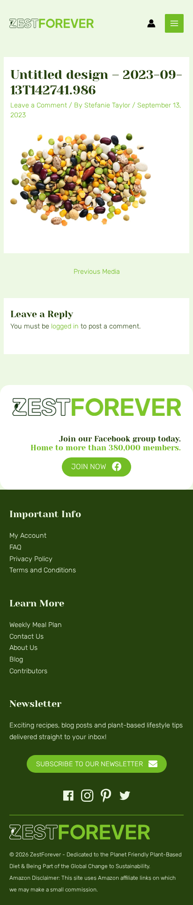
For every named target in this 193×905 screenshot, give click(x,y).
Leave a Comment (38, 105)
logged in (65, 326)
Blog (16, 659)
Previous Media (97, 271)
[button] (96, 467)
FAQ (15, 547)
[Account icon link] (151, 23)
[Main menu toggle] (174, 23)
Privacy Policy (30, 559)
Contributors (28, 671)
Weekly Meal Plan (35, 624)
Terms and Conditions (42, 570)
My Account (27, 535)
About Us (23, 647)
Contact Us (26, 636)
